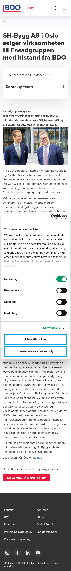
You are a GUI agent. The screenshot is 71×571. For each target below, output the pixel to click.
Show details (51, 327)
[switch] (61, 290)
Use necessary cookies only (36, 351)
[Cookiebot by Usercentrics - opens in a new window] (51, 216)
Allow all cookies (35, 339)
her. (39, 457)
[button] (26, 477)
